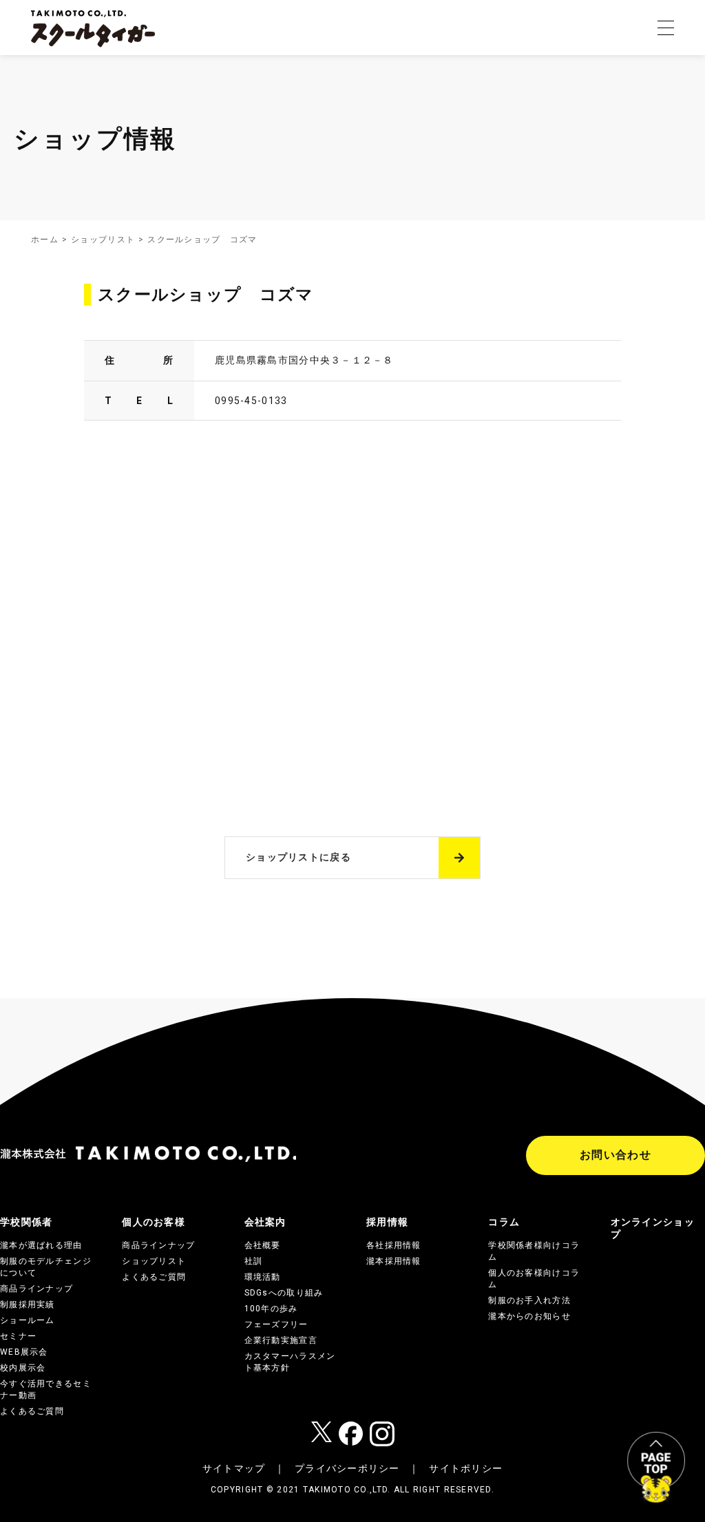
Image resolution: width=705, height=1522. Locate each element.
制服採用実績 (27, 1304)
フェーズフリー (276, 1324)
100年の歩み (271, 1308)
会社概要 (262, 1245)
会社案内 (265, 1221)
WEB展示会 (24, 1352)
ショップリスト (103, 239)
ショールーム (27, 1320)
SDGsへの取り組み (284, 1293)
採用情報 (387, 1221)
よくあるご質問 (32, 1411)
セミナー (18, 1336)
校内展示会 (22, 1368)
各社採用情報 (393, 1245)
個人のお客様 (153, 1221)
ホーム (45, 239)
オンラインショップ (653, 1228)
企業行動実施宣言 (280, 1340)
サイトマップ (234, 1468)
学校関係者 (26, 1221)
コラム (504, 1221)
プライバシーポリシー (347, 1468)
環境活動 (262, 1277)
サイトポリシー (466, 1468)
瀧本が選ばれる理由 (41, 1245)
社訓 (253, 1261)
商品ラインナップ (36, 1288)
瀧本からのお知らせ (529, 1316)
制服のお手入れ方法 (529, 1300)
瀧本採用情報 (393, 1261)
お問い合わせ (615, 1154)
